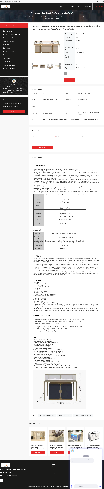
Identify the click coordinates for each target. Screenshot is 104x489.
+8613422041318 (13, 106)
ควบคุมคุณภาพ (55, 473)
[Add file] (72, 486)
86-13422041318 (17, 103)
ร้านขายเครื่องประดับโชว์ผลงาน (28, 16)
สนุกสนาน (14, 111)
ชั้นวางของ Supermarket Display (11, 34)
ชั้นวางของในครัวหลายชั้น (9, 68)
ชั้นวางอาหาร (6, 61)
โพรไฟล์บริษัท (55, 466)
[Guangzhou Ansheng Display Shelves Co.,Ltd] (5, 6)
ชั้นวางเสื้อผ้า (6, 48)
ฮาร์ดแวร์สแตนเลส (8, 72)
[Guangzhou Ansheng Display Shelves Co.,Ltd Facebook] (97, 1)
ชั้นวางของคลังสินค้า (8, 38)
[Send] (100, 486)
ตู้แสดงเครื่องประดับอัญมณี (47, 415)
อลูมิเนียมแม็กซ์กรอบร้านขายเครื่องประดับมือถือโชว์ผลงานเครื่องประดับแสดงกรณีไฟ (75, 447)
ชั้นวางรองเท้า (6, 58)
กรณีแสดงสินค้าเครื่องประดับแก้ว (83, 415)
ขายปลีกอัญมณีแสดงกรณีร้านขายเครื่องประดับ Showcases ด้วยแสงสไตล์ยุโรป (93, 447)
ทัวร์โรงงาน (54, 470)
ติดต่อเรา (54, 476)
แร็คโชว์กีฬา (6, 44)
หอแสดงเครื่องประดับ (64, 415)
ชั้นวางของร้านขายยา (8, 51)
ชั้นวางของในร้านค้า (8, 31)
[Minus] (100, 451)
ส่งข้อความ (42, 147)
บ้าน (17, 16)
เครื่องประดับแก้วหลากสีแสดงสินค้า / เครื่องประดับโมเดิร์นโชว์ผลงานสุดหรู (56, 447)
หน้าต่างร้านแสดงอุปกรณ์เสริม (10, 65)
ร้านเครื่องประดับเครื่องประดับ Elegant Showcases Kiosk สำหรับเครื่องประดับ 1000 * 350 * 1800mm (37, 447)
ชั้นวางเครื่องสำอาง (8, 55)
